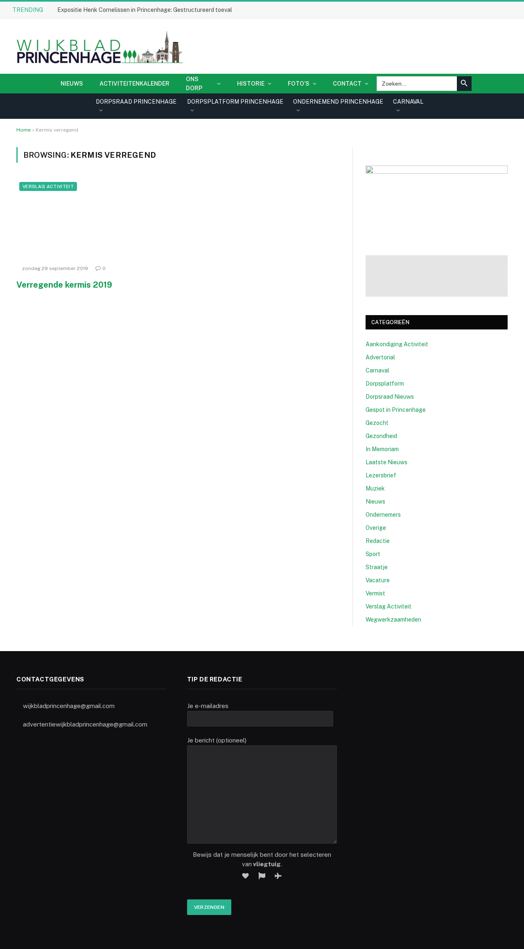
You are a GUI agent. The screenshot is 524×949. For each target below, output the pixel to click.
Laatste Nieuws (386, 462)
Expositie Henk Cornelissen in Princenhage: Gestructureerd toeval (144, 10)
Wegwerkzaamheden (393, 619)
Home (23, 130)
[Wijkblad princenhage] (98, 46)
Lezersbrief (381, 475)
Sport (373, 554)
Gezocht (377, 423)
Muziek (375, 488)
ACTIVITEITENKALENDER (134, 83)
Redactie (378, 541)
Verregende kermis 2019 (64, 285)
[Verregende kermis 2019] (93, 220)
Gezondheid (381, 436)
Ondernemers (383, 514)
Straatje (377, 567)
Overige (376, 527)
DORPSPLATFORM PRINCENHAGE (235, 101)
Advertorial (380, 357)
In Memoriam (382, 449)
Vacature (378, 580)
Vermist (375, 593)
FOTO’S (298, 83)
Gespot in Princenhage (396, 409)
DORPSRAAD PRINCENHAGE (136, 101)
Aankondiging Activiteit (397, 344)
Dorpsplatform (385, 383)
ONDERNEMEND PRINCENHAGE (338, 101)
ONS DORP (194, 83)
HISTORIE (250, 83)
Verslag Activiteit (48, 186)
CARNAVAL (408, 101)
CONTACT (347, 83)
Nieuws (72, 83)
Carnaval (377, 370)
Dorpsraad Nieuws (390, 396)
